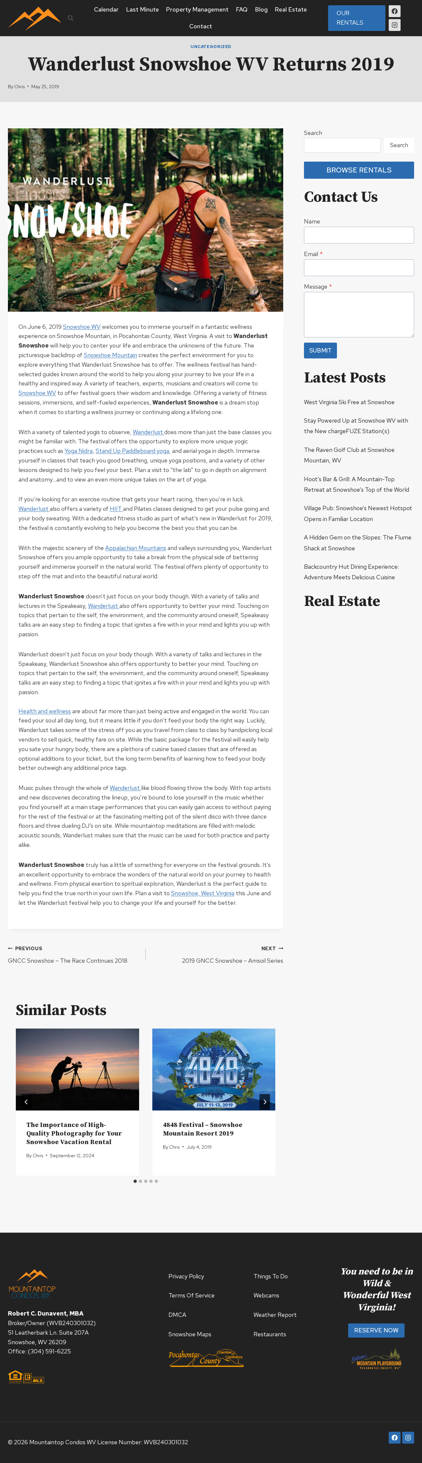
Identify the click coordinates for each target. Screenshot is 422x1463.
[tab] (135, 1181)
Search (313, 133)
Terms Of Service (191, 1295)
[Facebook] (395, 11)
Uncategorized (211, 46)
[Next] (264, 1102)
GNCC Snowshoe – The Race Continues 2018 (68, 954)
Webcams (266, 1295)
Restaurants (270, 1334)
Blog (261, 9)
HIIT (116, 508)
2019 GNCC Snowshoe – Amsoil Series (232, 954)
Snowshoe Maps (189, 1334)
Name (312, 221)
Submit (320, 350)
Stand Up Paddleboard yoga (132, 451)
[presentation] (77, 1069)
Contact (200, 26)
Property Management (197, 9)
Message (318, 286)
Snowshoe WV (82, 326)
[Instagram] (395, 25)
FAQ (242, 9)
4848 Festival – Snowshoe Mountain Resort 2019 (202, 1129)
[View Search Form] (70, 18)
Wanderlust (148, 432)
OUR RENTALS (350, 17)
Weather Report (275, 1315)
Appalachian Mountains (135, 548)
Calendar (106, 9)
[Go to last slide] (26, 1102)
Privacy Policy (186, 1276)
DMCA (177, 1315)
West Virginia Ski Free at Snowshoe (349, 402)
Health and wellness (44, 711)
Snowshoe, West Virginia (202, 893)
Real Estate (291, 9)
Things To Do (271, 1276)
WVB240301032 (71, 1323)
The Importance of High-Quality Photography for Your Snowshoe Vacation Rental (74, 1133)
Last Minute (142, 9)
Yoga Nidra (79, 451)
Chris (19, 86)
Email (313, 254)
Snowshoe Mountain (110, 355)
